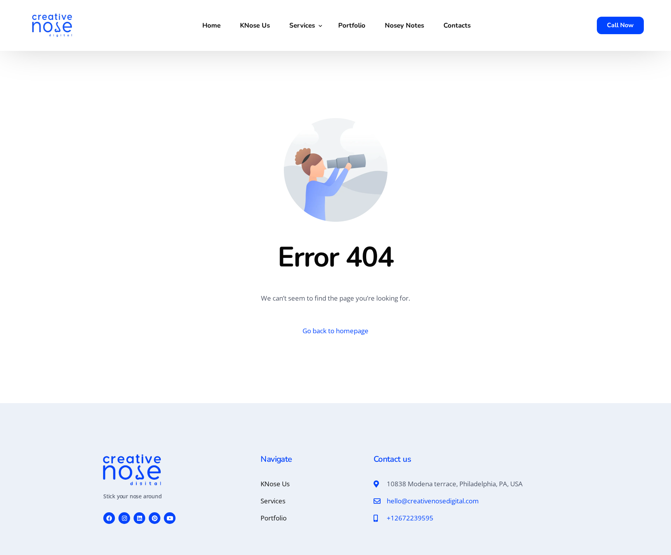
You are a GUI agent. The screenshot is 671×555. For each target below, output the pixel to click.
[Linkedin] (139, 518)
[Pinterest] (154, 518)
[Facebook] (109, 518)
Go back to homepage (335, 330)
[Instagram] (124, 518)
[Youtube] (170, 518)
